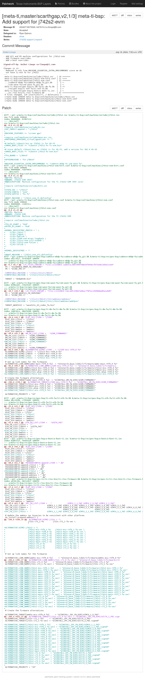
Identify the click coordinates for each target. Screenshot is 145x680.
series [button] (138, 15)
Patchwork (8, 3)
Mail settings (137, 3)
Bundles (75, 3)
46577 (115, 15)
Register (123, 3)
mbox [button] (129, 15)
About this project (93, 3)
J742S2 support (26, 39)
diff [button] (122, 15)
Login (113, 3)
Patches (61, 3)
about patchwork (93, 676)
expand (38, 39)
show (21, 36)
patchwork (49, 676)
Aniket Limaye (9, 52)
